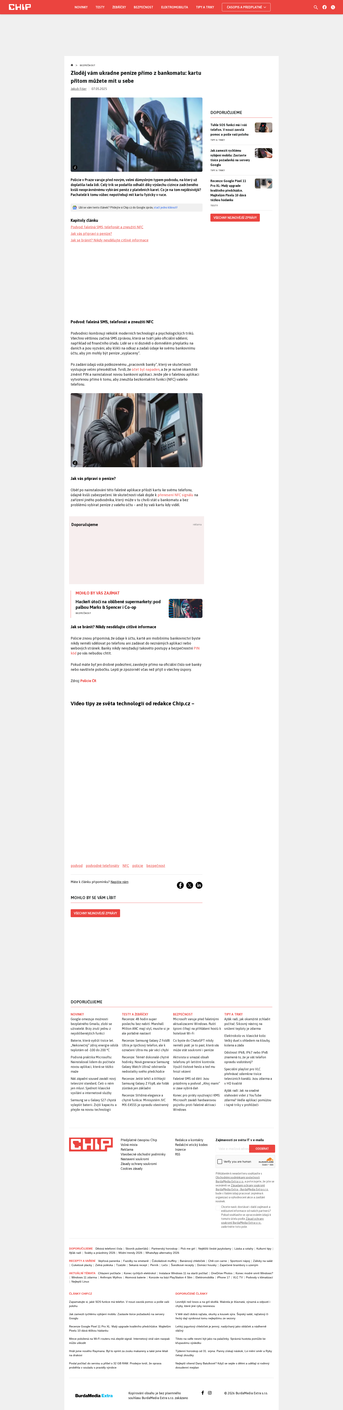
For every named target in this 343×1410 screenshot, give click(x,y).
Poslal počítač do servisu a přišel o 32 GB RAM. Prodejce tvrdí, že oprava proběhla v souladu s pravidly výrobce (115, 1365)
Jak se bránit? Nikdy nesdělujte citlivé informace (109, 240)
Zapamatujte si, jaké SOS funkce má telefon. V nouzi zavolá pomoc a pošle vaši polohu (119, 1304)
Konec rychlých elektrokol (140, 1273)
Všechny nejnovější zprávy (95, 913)
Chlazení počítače (109, 1273)
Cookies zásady (132, 1168)
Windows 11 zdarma (84, 1277)
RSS (177, 1154)
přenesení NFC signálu (175, 495)
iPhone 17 (223, 1277)
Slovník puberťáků (136, 1248)
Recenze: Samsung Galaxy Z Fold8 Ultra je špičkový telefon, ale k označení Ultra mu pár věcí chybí (146, 1045)
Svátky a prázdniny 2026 (99, 1252)
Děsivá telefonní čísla (108, 1248)
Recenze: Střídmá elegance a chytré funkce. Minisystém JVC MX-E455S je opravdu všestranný (145, 1100)
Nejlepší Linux (80, 1281)
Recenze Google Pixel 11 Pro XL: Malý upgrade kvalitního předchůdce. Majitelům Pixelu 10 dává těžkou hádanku (228, 190)
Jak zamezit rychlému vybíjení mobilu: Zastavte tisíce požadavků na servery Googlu (230, 158)
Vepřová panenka (109, 1260)
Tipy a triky (205, 7)
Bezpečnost (143, 7)
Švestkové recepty (182, 1265)
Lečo (165, 1265)
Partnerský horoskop (164, 1248)
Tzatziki (121, 1265)
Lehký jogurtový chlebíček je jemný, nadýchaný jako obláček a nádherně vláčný (220, 1328)
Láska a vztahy (243, 1248)
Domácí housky (207, 1265)
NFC (125, 866)
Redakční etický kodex (191, 1145)
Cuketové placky (81, 1265)
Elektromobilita (174, 7)
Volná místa (129, 1145)
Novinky (81, 7)
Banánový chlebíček (192, 1260)
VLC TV (238, 1277)
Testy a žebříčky (135, 1014)
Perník (154, 1265)
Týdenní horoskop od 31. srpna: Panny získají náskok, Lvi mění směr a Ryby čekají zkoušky (223, 1353)
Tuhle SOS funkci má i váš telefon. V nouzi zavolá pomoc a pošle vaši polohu (229, 129)
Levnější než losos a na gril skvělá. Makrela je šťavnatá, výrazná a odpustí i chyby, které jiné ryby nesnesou (222, 1304)
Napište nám (119, 882)
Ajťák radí (75, 1252)
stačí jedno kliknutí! (165, 207)
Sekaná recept (138, 1265)
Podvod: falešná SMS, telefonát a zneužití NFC (107, 227)
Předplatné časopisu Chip (139, 1140)
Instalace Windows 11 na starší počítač (183, 1273)
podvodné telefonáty (102, 866)
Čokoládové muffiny (164, 1260)
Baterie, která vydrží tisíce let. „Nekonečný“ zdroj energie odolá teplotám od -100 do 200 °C (94, 1045)
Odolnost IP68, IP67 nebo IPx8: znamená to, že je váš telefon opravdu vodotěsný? (246, 1057)
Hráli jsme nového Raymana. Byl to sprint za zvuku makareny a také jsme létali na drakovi (118, 1353)
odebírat (262, 1148)
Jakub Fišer (79, 89)
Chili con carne (217, 1260)
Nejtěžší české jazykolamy (214, 1248)
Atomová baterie (135, 1277)
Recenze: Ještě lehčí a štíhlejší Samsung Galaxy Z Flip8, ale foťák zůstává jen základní (145, 1083)
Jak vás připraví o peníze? (91, 234)
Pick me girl (188, 1248)
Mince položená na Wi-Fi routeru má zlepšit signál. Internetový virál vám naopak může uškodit (119, 1340)
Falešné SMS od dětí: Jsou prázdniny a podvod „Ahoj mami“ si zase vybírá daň (196, 1083)
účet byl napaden (146, 369)
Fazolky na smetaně (136, 1260)
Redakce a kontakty (189, 1140)
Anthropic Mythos (111, 1277)
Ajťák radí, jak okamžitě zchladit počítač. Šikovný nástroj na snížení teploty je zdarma (247, 1023)
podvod (77, 866)
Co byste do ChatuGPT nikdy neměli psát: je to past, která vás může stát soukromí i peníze (196, 1045)
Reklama (127, 1149)
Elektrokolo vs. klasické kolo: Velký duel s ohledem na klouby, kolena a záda (247, 1040)
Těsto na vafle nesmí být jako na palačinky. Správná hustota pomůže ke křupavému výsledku (220, 1340)
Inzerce (180, 1149)
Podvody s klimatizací (259, 1277)
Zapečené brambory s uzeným (239, 1265)
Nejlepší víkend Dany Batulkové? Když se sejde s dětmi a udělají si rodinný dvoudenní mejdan (222, 1365)
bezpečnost (155, 866)
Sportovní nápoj (240, 1260)
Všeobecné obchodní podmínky (143, 1154)
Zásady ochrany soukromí (139, 1164)
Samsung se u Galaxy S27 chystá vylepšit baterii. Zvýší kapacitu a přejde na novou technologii (94, 1104)
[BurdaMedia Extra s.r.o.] (91, 1144)
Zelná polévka (104, 1265)
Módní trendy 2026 (130, 1252)
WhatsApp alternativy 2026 (162, 1252)
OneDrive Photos (221, 1273)
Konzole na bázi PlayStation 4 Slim (170, 1277)
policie (137, 866)
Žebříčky (119, 7)
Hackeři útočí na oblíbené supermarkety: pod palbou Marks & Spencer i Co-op (118, 604)
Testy (99, 7)
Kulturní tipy (263, 1248)
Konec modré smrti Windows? (254, 1273)
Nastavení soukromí (135, 1159)
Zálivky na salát (263, 1260)
